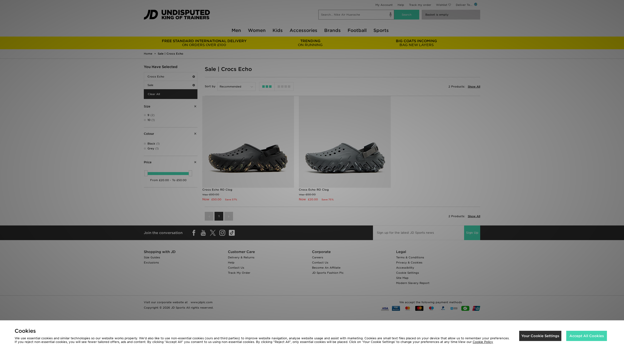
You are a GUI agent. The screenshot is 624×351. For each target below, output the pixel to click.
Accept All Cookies (586, 336)
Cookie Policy (483, 342)
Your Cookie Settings (540, 336)
